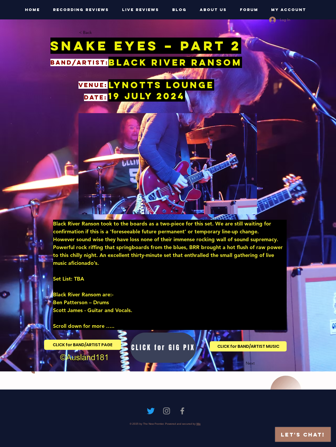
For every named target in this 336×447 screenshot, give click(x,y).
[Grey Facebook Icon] (182, 411)
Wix (198, 423)
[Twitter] (150, 411)
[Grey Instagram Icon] (166, 411)
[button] (96, 32)
